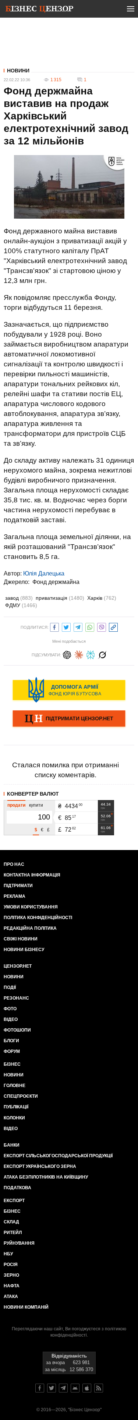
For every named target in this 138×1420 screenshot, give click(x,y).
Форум (12, 1051)
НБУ (8, 1253)
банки (12, 1145)
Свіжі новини (21, 939)
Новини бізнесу (24, 949)
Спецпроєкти (21, 1096)
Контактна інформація (32, 875)
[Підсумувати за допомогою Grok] (102, 654)
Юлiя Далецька (43, 573)
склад (11, 1221)
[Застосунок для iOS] (86, 1388)
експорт (14, 1200)
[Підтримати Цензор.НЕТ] (69, 719)
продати (16, 805)
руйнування (19, 1243)
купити (36, 805)
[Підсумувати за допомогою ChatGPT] (67, 654)
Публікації (16, 1106)
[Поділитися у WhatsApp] (89, 626)
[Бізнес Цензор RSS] (98, 1388)
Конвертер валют (33, 794)
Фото (10, 1008)
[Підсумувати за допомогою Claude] (78, 654)
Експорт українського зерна (40, 1166)
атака (11, 1296)
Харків (101, 598)
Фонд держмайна (55, 582)
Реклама (14, 896)
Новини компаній (26, 1307)
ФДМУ (21, 605)
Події (10, 987)
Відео (11, 1019)
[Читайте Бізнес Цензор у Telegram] (63, 1388)
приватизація (60, 598)
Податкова (17, 1187)
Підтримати (18, 885)
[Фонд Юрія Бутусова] (69, 690)
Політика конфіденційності (38, 917)
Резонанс (16, 998)
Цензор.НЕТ (18, 966)
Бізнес (12, 1064)
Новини (18, 70)
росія (11, 1264)
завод (19, 598)
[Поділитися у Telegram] (78, 626)
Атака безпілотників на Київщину (46, 1177)
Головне (14, 1085)
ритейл (13, 1232)
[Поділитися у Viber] (101, 626)
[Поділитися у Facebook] (54, 626)
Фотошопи (17, 1030)
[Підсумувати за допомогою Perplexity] (90, 654)
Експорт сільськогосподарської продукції (58, 1155)
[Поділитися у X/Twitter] (66, 626)
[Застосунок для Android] (75, 1388)
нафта (12, 1285)
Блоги (11, 1040)
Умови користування (31, 907)
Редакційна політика (30, 928)
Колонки (14, 1117)
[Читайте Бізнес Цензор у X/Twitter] (51, 1388)
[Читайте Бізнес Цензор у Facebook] (39, 1388)
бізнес (12, 1211)
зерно (11, 1275)
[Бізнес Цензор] (39, 10)
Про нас (14, 864)
